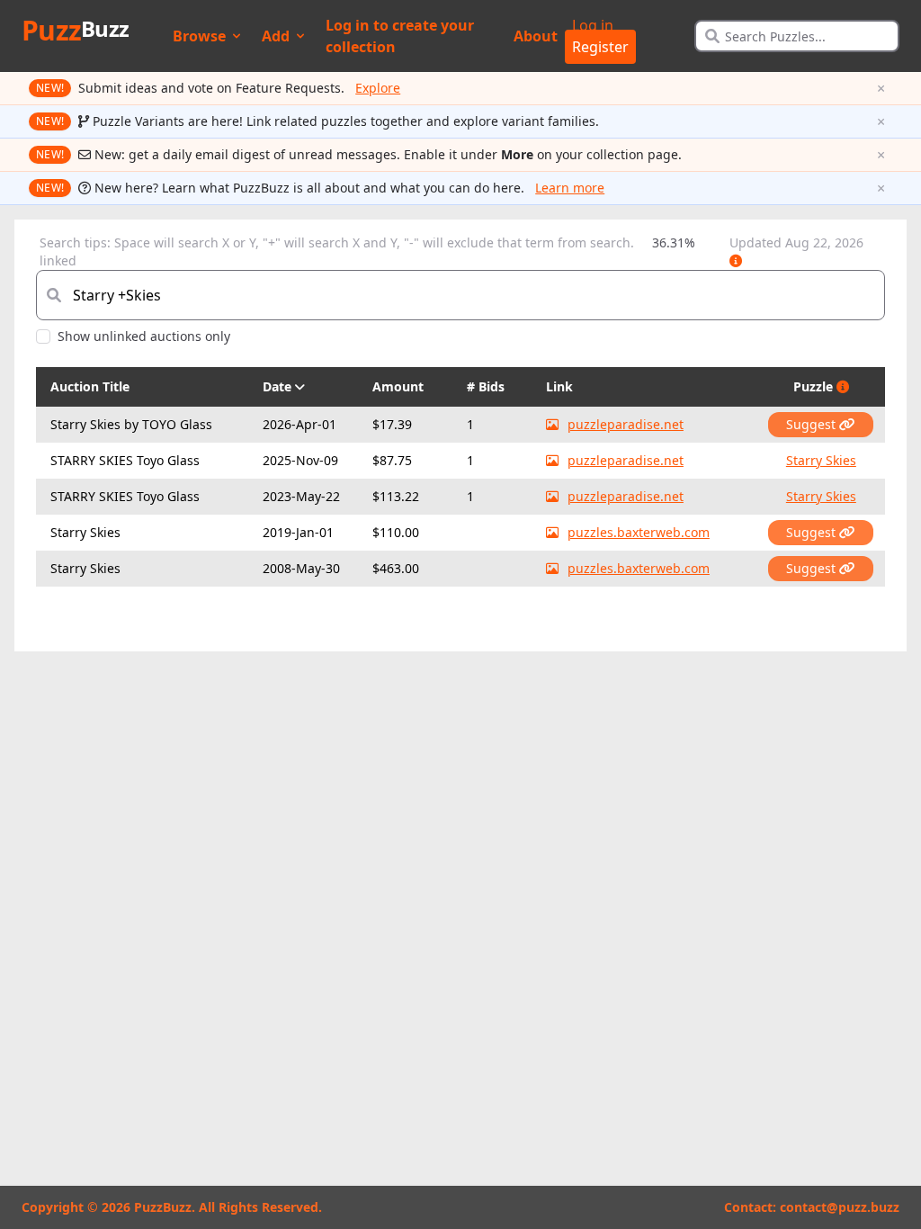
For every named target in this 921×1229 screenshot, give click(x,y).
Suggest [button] (812, 424)
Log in (592, 25)
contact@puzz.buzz (839, 1207)
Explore (377, 87)
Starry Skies (821, 460)
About (536, 36)
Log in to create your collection (400, 36)
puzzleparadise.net (626, 424)
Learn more (569, 187)
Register (600, 47)
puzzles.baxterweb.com (639, 532)
